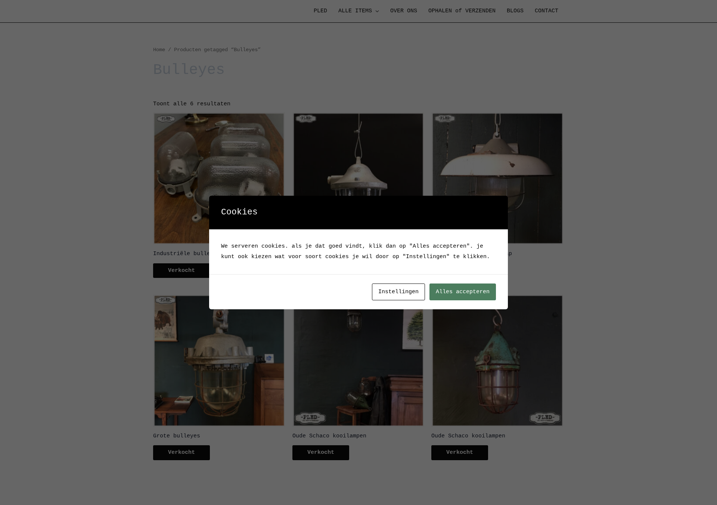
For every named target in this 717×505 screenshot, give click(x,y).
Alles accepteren (463, 292)
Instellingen (398, 292)
